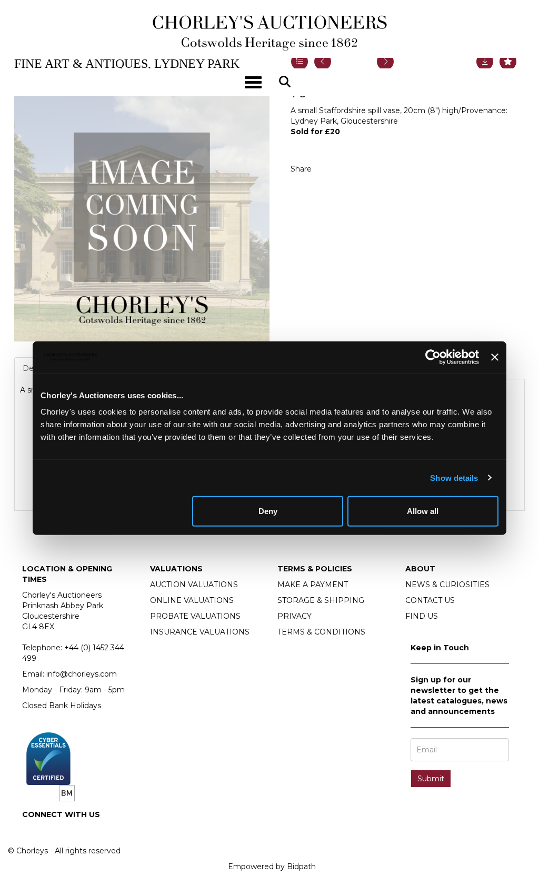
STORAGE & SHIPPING (320, 600)
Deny (267, 511)
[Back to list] (299, 62)
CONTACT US (430, 600)
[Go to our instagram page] (351, 169)
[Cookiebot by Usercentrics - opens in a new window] (433, 357)
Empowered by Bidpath (272, 866)
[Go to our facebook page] (32, 832)
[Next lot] (385, 62)
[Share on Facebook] (329, 169)
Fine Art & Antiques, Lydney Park (126, 64)
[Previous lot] (323, 62)
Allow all (422, 511)
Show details (454, 477)
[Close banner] (494, 356)
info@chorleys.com (81, 674)
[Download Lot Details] (485, 62)
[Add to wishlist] (508, 62)
